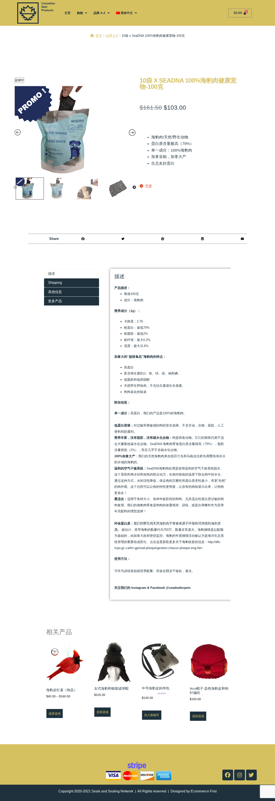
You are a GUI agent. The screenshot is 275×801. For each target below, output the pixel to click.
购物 (80, 13)
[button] (83, 239)
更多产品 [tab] (55, 301)
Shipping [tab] (55, 282)
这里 (159, 542)
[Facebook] (227, 775)
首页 (99, 35)
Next (134, 187)
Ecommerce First (204, 791)
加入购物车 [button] (151, 715)
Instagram (138, 587)
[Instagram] (239, 775)
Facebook (157, 587)
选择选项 (55, 713)
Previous (15, 187)
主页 (67, 13)
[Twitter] (251, 775)
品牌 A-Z (99, 13)
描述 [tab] (51, 273)
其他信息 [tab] (55, 292)
